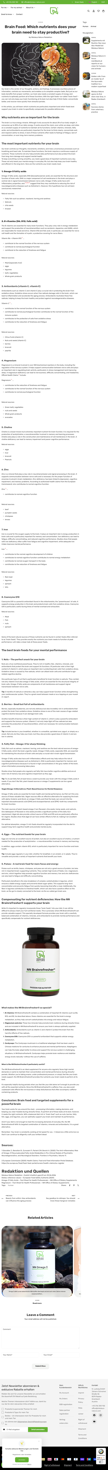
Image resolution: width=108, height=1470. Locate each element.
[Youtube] (94, 1421)
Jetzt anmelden (38, 1429)
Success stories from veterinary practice (97, 109)
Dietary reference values (11, 1178)
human (40, 22)
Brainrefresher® (26, 1077)
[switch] (101, 1462)
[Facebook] (69, 1185)
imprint (81, 1393)
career (80, 1414)
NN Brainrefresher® (68, 911)
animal (93, 37)
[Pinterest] (74, 1185)
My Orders (63, 1399)
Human (85, 26)
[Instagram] (100, 1415)
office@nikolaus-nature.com (98, 1409)
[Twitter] (78, 1185)
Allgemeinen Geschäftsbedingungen (32, 1422)
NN (18, 1077)
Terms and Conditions (84, 1465)
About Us (29, 8)
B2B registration (65, 1404)
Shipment (82, 1429)
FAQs (80, 1408)
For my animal (16, 8)
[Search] (88, 11)
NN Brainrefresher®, (24, 1053)
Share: (63, 1185)
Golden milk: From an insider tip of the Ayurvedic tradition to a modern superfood (98, 81)
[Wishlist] (98, 11)
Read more (37, 1303)
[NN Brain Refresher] (40, 1003)
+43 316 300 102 (98, 1406)
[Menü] (104, 1449)
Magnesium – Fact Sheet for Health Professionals (21, 1183)
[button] (103, 11)
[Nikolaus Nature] (54, 11)
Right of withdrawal (52, 1465)
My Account (64, 1393)
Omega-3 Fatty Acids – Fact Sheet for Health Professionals (25, 1180)
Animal (93, 26)
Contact (19, 14)
